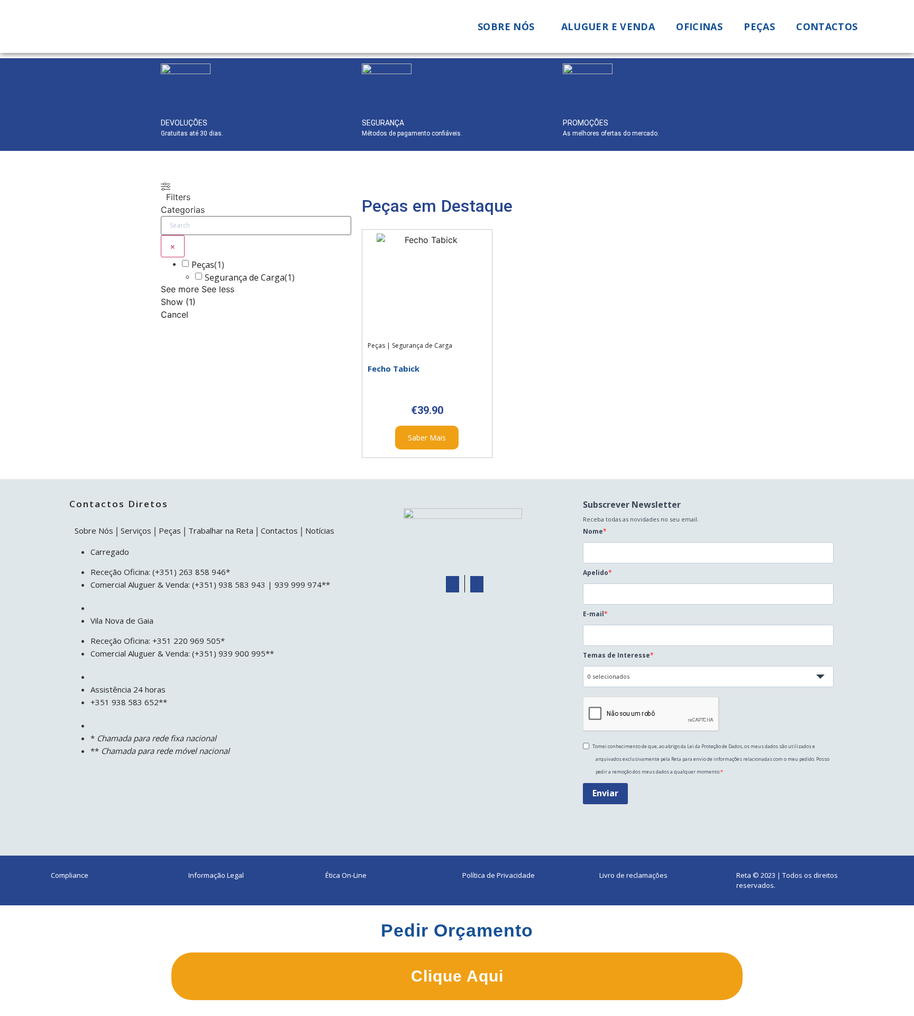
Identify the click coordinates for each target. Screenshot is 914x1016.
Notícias (319, 530)
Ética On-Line (346, 875)
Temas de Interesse (616, 655)
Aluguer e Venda (608, 26)
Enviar (605, 793)
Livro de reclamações (633, 875)
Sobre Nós (94, 530)
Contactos (826, 26)
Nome (593, 531)
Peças (759, 26)
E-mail (593, 614)
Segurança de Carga (245, 277)
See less (218, 289)
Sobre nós (506, 26)
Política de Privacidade (498, 875)
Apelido (595, 573)
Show (178, 301)
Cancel (174, 314)
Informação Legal (216, 875)
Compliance (69, 875)
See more (180, 289)
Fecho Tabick (393, 368)
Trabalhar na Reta (220, 530)
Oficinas (699, 26)
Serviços (136, 530)
